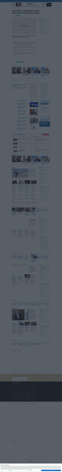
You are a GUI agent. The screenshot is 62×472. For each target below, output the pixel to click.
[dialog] (31, 468)
